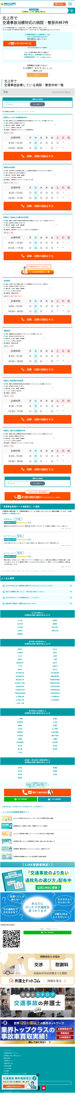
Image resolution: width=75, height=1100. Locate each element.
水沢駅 (20, 729)
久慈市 (55, 656)
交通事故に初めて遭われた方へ (13, 1055)
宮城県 (55, 771)
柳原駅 (55, 620)
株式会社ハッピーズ (13, 1091)
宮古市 (55, 649)
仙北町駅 (55, 742)
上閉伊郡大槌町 (55, 686)
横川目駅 (55, 627)
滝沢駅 (55, 749)
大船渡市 (20, 652)
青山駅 (20, 746)
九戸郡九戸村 (20, 700)
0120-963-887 (21, 43)
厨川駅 (55, 746)
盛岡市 (20, 649)
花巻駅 (55, 719)
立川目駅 (20, 627)
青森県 (55, 768)
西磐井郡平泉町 (55, 683)
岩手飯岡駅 (20, 742)
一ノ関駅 (20, 719)
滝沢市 (55, 669)
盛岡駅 (20, 725)
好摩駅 (55, 725)
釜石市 (55, 663)
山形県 (55, 774)
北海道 (20, 768)
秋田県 (20, 774)
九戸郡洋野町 (55, 700)
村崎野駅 (20, 634)
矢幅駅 (55, 739)
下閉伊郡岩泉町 (55, 690)
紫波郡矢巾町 (20, 680)
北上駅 (20, 620)
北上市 (20, 656)
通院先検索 (7, 1058)
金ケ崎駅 (55, 729)
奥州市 (20, 669)
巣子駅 (20, 749)
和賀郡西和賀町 (55, 680)
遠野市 (20, 659)
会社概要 (6, 1071)
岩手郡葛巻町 (55, 673)
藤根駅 (55, 624)
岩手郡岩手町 (20, 676)
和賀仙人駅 (55, 630)
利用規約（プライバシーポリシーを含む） (16, 1073)
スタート (37, 75)
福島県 (20, 778)
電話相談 (59, 4)
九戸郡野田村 (55, 696)
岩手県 (20, 771)
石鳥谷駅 (20, 735)
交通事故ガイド (8, 1060)
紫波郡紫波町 (55, 676)
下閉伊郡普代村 (55, 693)
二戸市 (20, 666)
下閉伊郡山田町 (20, 690)
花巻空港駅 (55, 732)
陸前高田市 (20, 663)
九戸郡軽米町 (20, 696)
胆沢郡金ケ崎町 (20, 683)
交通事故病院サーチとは (11, 1053)
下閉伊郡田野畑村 (20, 693)
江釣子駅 (20, 624)
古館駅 (20, 739)
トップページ (7, 1050)
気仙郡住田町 (20, 686)
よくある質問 (7, 1068)
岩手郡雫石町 (20, 673)
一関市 (55, 659)
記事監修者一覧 (8, 1063)
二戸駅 (20, 752)
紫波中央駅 (55, 735)
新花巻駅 (20, 722)
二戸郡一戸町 (20, 703)
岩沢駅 (20, 630)
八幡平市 (55, 666)
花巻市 (55, 652)
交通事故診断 (7, 1065)
